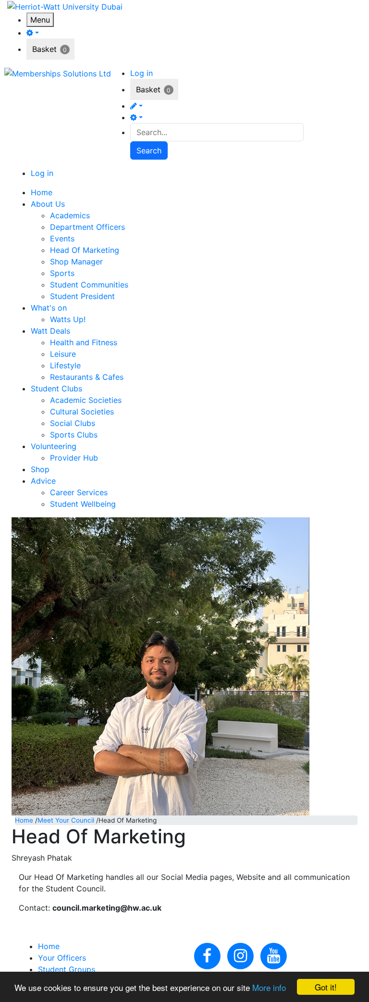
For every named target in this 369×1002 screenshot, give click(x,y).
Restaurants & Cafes (86, 377)
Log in (141, 73)
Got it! (326, 987)
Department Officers (87, 227)
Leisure (63, 354)
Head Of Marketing (84, 250)
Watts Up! (68, 319)
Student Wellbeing (83, 504)
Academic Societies (86, 400)
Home (24, 820)
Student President (82, 296)
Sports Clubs (74, 434)
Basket (44, 49)
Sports (62, 273)
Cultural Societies (82, 411)
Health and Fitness (83, 342)
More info (269, 987)
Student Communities (89, 284)
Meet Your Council (65, 820)
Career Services (79, 492)
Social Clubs (72, 423)
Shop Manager (76, 261)
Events (62, 238)
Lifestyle (65, 365)
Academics (70, 215)
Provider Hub (74, 458)
